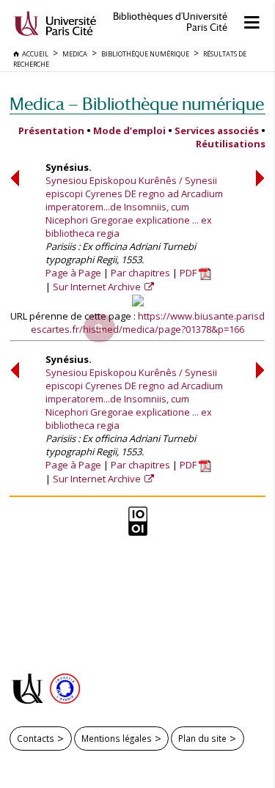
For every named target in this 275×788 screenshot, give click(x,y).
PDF (189, 272)
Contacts (35, 738)
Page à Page (73, 272)
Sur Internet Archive (98, 286)
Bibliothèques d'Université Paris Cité (170, 22)
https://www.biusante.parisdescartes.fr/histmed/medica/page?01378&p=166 (148, 322)
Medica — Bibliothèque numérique (137, 104)
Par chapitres (140, 272)
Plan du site (202, 738)
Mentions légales (116, 738)
